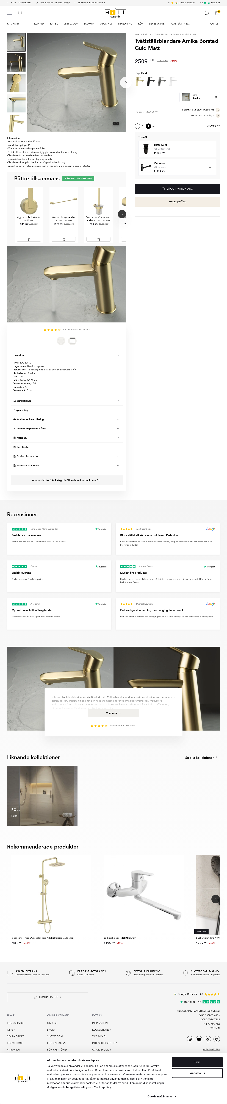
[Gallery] (76, 82)
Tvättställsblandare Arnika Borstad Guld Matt (175, 35)
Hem (137, 35)
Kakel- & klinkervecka (21, 3)
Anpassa (195, 1073)
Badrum (147, 35)
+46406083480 (211, 1050)
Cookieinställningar (160, 1096)
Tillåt (197, 1062)
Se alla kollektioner (200, 758)
